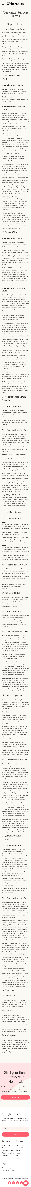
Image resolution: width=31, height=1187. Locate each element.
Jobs (18, 1158)
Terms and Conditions (9, 1170)
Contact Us (20, 1148)
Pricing (18, 1150)
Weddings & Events (8, 1150)
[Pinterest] (17, 1182)
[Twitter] (13, 1182)
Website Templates (8, 1153)
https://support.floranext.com (11, 63)
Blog (17, 1155)
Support (19, 1153)
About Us (19, 1145)
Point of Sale (6, 1145)
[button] (3, 4)
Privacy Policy (6, 1168)
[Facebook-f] (9, 1182)
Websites (5, 1148)
